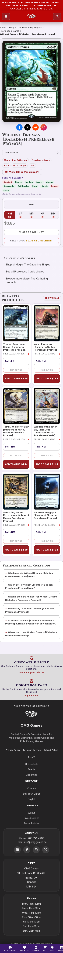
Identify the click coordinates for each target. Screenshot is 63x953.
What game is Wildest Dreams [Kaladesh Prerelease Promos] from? (29, 575)
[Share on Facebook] (19, 127)
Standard (8, 182)
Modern (29, 182)
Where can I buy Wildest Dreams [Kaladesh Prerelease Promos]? (31, 634)
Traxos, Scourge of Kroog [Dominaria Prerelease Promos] (14, 347)
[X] (45, 849)
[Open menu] (6, 16)
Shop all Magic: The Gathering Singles (28, 264)
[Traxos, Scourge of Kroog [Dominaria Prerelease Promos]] (16, 323)
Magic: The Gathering (15, 160)
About (31, 812)
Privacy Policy (12, 750)
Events (31, 769)
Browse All (52, 298)
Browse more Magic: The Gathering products (27, 280)
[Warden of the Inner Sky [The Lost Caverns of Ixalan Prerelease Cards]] (47, 406)
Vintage (49, 182)
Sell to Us (31, 240)
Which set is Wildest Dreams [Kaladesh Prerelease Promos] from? (29, 586)
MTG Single (19, 165)
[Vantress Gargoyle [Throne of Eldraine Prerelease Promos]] (47, 491)
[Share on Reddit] (35, 127)
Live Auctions (31, 818)
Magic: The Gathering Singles (25, 27)
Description (12, 152)
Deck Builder (31, 823)
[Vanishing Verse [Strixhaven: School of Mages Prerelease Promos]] (16, 491)
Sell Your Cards (31, 793)
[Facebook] (26, 849)
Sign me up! (31, 695)
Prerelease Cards (9, 30)
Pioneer (18, 182)
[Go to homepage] (31, 16)
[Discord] (17, 849)
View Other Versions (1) (24, 171)
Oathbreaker (23, 186)
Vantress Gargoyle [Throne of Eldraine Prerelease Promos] (45, 515)
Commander (9, 186)
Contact (31, 788)
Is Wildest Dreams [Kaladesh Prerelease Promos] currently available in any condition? (30, 622)
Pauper (54, 186)
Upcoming (31, 774)
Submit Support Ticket (31, 672)
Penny (6, 190)
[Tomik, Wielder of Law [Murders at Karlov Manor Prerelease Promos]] (16, 406)
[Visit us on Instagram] (43, 127)
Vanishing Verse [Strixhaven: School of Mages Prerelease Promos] (16, 516)
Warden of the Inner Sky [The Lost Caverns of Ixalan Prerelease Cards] (45, 431)
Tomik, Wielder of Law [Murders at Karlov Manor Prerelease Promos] (16, 431)
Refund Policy (51, 750)
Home (3, 27)
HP (44, 215)
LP (22, 215)
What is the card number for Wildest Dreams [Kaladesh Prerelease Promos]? (31, 598)
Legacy (39, 182)
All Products (31, 764)
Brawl (34, 186)
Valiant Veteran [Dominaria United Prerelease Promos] (45, 347)
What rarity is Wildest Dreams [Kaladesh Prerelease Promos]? (29, 610)
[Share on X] (27, 127)
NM (11, 215)
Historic (44, 186)
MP (33, 215)
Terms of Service (32, 750)
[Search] (57, 16)
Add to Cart (16, 378)
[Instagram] (36, 849)
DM (55, 215)
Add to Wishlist (33, 232)
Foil (32, 165)
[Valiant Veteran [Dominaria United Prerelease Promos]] (47, 323)
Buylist (31, 799)
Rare (6, 165)
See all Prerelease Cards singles (25, 271)
